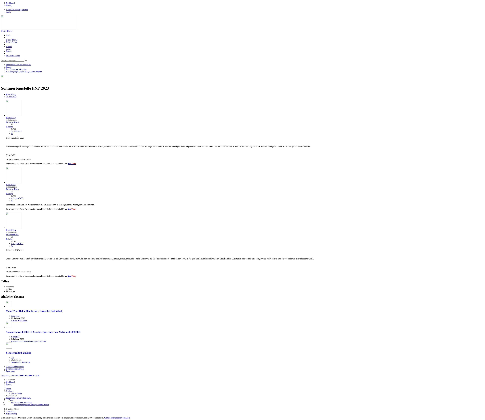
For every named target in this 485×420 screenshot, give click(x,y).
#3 (12, 246)
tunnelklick (15, 316)
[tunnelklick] (9, 306)
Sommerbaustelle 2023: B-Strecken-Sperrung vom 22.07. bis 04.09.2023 (43, 332)
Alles (8, 35)
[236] (9, 348)
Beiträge (9, 127)
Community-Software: (20, 375)
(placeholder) (16, 393)
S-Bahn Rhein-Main (19, 320)
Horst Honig (11, 94)
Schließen (126, 418)
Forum (8, 51)
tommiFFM (15, 337)
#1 (12, 134)
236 (12, 358)
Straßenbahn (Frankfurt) (20, 362)
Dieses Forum (11, 42)
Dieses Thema (6, 31)
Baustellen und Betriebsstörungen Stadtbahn (28, 341)
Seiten (8, 49)
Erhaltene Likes (12, 122)
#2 (12, 200)
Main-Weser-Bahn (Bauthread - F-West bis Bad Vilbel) (34, 311)
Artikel (9, 47)
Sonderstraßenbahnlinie (18, 352)
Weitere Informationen (113, 418)
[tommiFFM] (9, 327)
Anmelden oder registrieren (17, 10)
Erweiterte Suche (13, 56)
